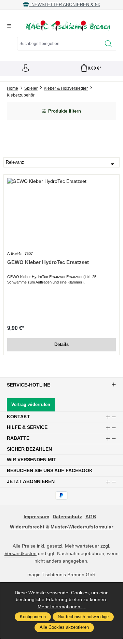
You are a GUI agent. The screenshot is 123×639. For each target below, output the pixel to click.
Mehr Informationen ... (62, 606)
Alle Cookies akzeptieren (64, 627)
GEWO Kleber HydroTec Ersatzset (48, 262)
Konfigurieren (33, 616)
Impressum (36, 516)
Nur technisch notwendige (83, 616)
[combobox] (59, 43)
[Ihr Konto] (25, 68)
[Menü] (9, 25)
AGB (90, 516)
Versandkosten (20, 553)
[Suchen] (108, 43)
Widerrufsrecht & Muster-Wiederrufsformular (61, 526)
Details (61, 344)
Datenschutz (67, 516)
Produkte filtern (64, 111)
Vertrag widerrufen (30, 404)
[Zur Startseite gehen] (67, 25)
